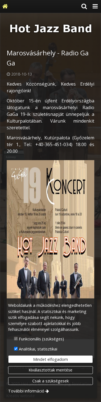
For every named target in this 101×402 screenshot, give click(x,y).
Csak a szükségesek (50, 381)
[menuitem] (5, 6)
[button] (95, 6)
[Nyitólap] (5, 6)
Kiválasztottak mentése (50, 370)
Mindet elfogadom (50, 359)
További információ (26, 391)
